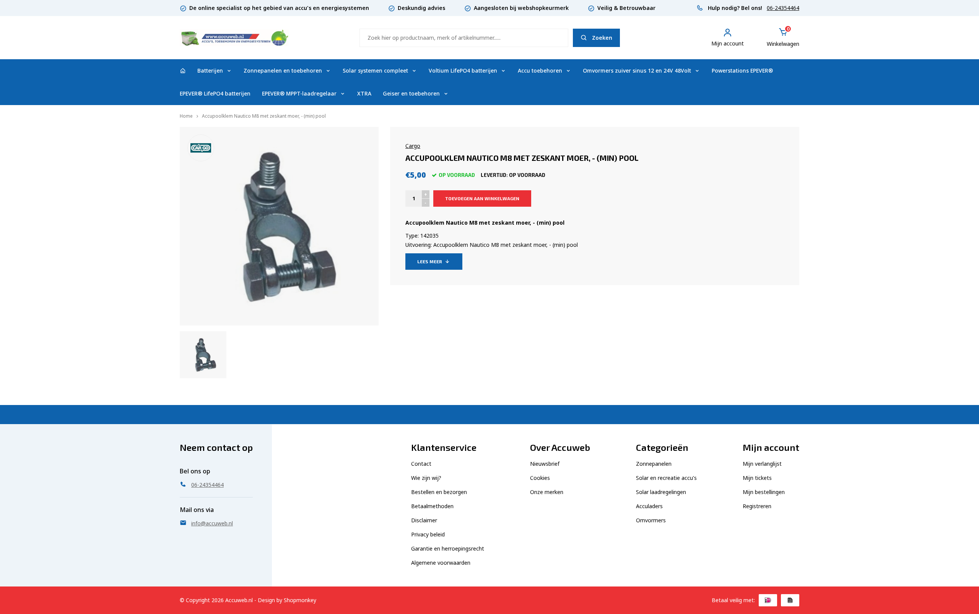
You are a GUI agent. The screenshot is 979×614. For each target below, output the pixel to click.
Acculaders (649, 506)
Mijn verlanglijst (762, 463)
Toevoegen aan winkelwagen (482, 198)
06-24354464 (783, 7)
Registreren (757, 506)
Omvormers (651, 520)
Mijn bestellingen (764, 492)
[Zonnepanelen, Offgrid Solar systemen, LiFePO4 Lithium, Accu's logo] (234, 37)
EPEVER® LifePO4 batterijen (215, 93)
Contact (421, 463)
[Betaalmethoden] (768, 600)
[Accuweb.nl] (183, 70)
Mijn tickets (757, 477)
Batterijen (210, 70)
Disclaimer (424, 520)
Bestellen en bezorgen (439, 492)
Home (186, 116)
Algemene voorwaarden (440, 562)
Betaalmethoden (432, 506)
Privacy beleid (428, 534)
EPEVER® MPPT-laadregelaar (299, 93)
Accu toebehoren (540, 70)
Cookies (540, 477)
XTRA (364, 93)
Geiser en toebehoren (411, 93)
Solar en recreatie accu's (666, 477)
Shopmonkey (300, 600)
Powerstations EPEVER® (742, 70)
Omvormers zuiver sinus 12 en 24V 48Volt (637, 70)
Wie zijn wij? (426, 477)
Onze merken (546, 492)
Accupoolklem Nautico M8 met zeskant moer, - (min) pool (264, 116)
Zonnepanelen (654, 463)
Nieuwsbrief (544, 463)
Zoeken (602, 37)
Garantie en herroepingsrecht (447, 548)
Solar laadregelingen (661, 492)
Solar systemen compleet (375, 70)
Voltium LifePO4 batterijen (463, 70)
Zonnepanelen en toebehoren (283, 70)
